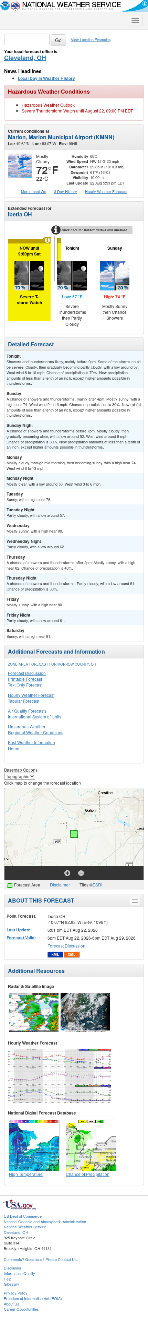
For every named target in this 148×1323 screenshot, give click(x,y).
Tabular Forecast (23, 701)
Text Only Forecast (25, 685)
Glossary (11, 1284)
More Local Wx (33, 191)
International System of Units (34, 716)
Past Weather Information (31, 742)
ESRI (97, 884)
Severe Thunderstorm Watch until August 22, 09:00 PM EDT (77, 111)
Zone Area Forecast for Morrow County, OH (52, 664)
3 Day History (65, 191)
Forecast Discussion (27, 673)
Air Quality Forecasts (27, 711)
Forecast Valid (20, 937)
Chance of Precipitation (87, 1174)
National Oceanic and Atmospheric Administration (45, 1221)
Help (7, 1279)
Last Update (18, 930)
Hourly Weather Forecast (31, 695)
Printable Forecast (25, 679)
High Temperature (26, 1174)
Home (13, 748)
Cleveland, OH (25, 57)
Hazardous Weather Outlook (48, 105)
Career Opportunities (21, 1309)
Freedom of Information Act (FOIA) (33, 1298)
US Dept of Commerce (23, 1216)
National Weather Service (25, 1226)
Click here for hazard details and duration (94, 230)
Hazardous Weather (26, 726)
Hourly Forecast (106, 191)
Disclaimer (60, 884)
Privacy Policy (16, 1293)
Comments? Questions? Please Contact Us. (41, 1259)
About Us (11, 1304)
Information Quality (19, 1273)
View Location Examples (90, 39)
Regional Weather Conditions (35, 732)
